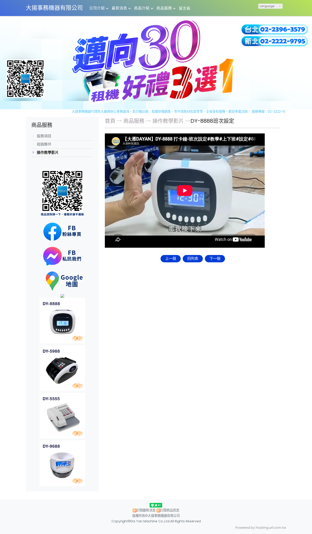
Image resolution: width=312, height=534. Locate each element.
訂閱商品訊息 (169, 510)
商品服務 (134, 121)
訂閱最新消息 (146, 510)
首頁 (110, 121)
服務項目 (44, 136)
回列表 (192, 258)
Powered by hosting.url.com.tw (260, 527)
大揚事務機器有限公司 (54, 8)
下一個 (214, 258)
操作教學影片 (48, 152)
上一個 (170, 258)
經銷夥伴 (44, 144)
